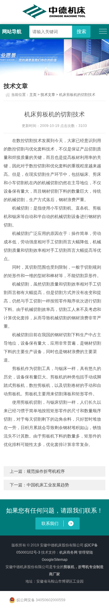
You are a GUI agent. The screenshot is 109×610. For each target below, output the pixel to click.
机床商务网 (68, 552)
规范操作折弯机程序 (46, 471)
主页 (33, 95)
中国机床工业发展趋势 (48, 484)
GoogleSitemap (55, 560)
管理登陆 (85, 552)
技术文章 (48, 95)
